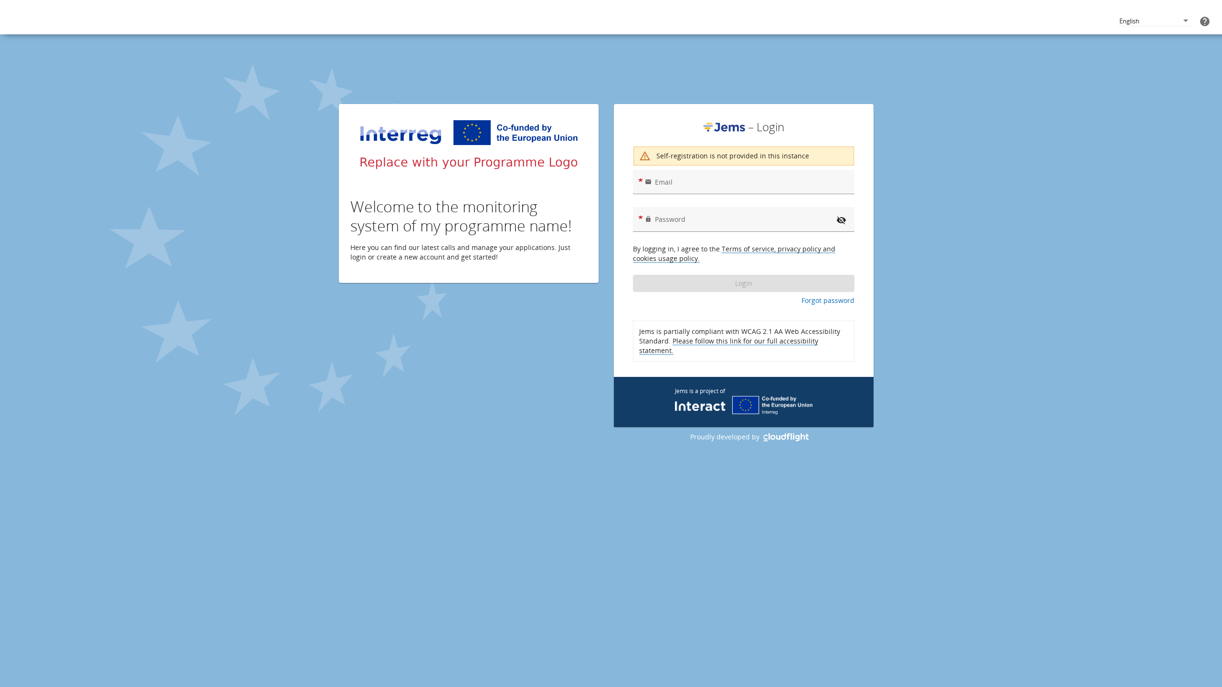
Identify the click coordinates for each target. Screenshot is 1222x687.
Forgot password (827, 300)
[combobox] (1154, 21)
